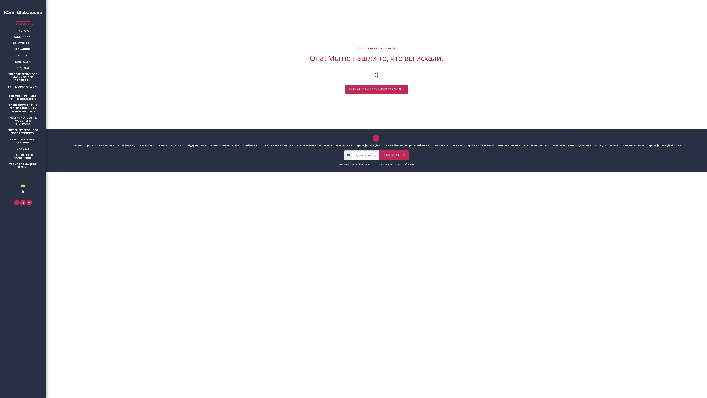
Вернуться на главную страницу (376, 89)
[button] (23, 37)
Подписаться (394, 155)
